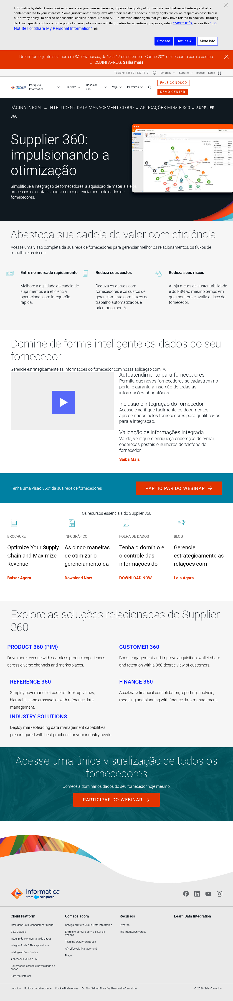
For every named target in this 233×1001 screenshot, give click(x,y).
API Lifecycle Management (81, 948)
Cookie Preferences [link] (66, 988)
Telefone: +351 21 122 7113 (131, 72)
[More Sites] (219, 73)
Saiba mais (133, 62)
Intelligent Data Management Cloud (91, 107)
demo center (172, 92)
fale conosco (173, 82)
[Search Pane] (149, 87)
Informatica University (133, 931)
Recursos (127, 916)
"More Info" (183, 23)
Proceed (163, 41)
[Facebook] (186, 894)
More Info (207, 41)
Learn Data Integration (192, 916)
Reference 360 (30, 682)
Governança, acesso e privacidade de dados (33, 967)
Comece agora (77, 916)
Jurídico (16, 988)
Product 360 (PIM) (32, 647)
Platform (71, 87)
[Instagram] (219, 894)
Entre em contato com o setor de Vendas (85, 933)
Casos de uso (91, 87)
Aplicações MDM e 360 (165, 107)
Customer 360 (139, 647)
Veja (115, 87)
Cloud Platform (23, 916)
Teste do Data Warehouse (80, 941)
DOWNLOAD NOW (135, 577)
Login (211, 72)
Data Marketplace (21, 976)
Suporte (184, 72)
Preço (68, 955)
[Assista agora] (62, 401)
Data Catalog (18, 931)
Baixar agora (19, 577)
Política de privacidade (37, 988)
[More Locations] (154, 73)
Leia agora (184, 577)
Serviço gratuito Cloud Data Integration (88, 925)
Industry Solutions (38, 716)
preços (200, 72)
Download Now (78, 577)
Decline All (185, 41)
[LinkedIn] (197, 894)
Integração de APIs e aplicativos (30, 945)
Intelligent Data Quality (24, 952)
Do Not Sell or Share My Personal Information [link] (109, 988)
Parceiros (133, 87)
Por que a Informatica (36, 87)
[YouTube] (208, 894)
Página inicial (27, 107)
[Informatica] (18, 87)
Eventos (124, 925)
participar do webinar (175, 488)
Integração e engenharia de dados (31, 938)
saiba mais (129, 459)
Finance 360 (136, 682)
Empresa (166, 72)
